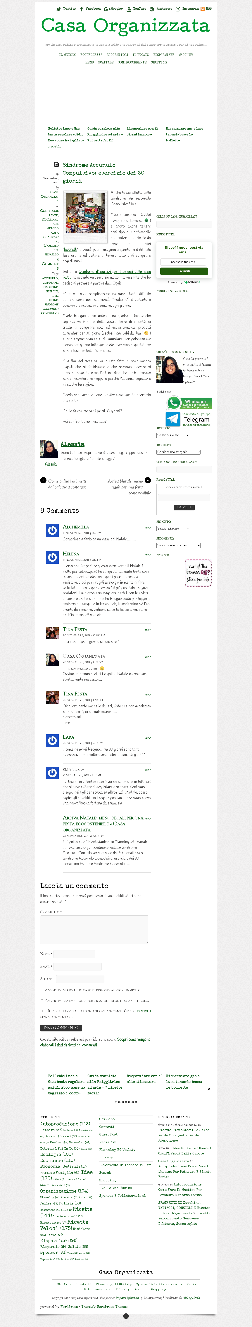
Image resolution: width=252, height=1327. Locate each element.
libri (60, 1179)
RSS (209, 9)
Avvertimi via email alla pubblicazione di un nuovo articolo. (97, 1001)
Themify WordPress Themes (104, 1307)
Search (105, 1173)
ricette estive (53, 1223)
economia (54, 1167)
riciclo (57, 1235)
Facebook (93, 9)
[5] (129, 1102)
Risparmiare (163, 55)
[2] (119, 1102)
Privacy (106, 1157)
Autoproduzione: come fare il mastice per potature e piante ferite (184, 1172)
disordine (51, 287)
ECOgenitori (117, 55)
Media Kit (107, 1142)
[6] (133, 1102)
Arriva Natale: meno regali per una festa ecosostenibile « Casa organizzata (103, 824)
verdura (67, 1260)
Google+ (116, 9)
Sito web (47, 979)
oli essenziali (58, 1186)
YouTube (139, 9)
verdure (81, 1259)
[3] (123, 1102)
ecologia (56, 1155)
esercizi (52, 291)
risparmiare (58, 1241)
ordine (53, 300)
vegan (84, 1253)
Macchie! (186, 55)
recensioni (50, 1210)
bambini (51, 1130)
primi (85, 1198)
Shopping (159, 62)
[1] (116, 1102)
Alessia (72, 445)
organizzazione (64, 1191)
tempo (72, 1253)
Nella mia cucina (116, 1188)
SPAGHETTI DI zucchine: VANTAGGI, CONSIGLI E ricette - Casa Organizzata (184, 1208)
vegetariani (50, 1259)
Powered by (175, 282)
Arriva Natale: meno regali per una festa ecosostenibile (129, 488)
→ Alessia (48, 464)
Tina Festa (75, 629)
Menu (89, 62)
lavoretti (70, 249)
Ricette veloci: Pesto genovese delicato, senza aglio (184, 1219)
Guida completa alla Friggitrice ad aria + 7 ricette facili (105, 134)
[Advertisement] (126, 94)
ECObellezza (91, 55)
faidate (47, 1173)
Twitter (69, 9)
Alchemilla (76, 527)
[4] (126, 1102)
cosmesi (68, 1136)
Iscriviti (184, 271)
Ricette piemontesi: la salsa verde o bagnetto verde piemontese (183, 1136)
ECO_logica (50, 221)
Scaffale (106, 62)
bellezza (70, 1130)
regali (66, 1210)
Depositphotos (127, 1298)
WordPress (69, 1307)
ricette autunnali (68, 1216)
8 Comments (50, 264)
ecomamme (57, 1161)
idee (55, 295)
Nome (46, 954)
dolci (86, 1149)
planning (50, 1197)
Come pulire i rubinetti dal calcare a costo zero (64, 484)
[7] (136, 1102)
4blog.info (191, 1298)
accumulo (50, 278)
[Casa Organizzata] (126, 36)
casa (52, 1136)
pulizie (70, 1204)
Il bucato (141, 55)
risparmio (53, 1247)
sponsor (53, 1253)
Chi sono (107, 1119)
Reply (148, 528)
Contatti (106, 1127)
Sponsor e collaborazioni (122, 1196)
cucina (59, 1142)
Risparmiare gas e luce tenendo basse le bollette (184, 134)
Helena (71, 554)
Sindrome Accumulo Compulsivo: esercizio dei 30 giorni (103, 173)
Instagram (190, 9)
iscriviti (144, 1011)
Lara (68, 737)
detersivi (79, 1142)
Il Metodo (67, 55)
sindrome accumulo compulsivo (50, 309)
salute (78, 1247)
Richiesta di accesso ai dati (126, 1165)
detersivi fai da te (60, 1149)
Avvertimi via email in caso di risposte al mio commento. (93, 990)
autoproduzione (65, 1124)
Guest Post (108, 1135)
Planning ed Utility (117, 1150)
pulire (49, 1203)
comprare (50, 282)
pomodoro (69, 1198)
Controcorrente (132, 62)
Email (46, 966)
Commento (51, 912)
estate (78, 1167)
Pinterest (164, 9)
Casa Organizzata (50, 196)
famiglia (68, 1173)
